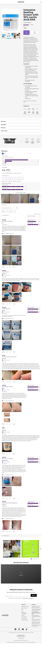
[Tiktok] (26, 629)
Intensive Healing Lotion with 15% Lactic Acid (36, 610)
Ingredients (3, 124)
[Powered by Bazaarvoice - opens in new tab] (35, 559)
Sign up (33, 595)
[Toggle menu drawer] (40, 2)
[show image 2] (9, 36)
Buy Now (26, 32)
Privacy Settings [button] (24, 619)
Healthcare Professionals (24, 613)
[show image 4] (19, 36)
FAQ (22, 609)
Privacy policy (31, 598)
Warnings (3, 127)
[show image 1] (4, 36)
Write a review (25, 25)
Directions (3, 121)
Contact (23, 615)
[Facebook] (15, 629)
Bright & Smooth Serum (36, 619)
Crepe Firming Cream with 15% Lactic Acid (36, 623)
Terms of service (25, 598)
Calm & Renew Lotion (36, 620)
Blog (22, 611)
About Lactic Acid (24, 606)
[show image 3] (14, 36)
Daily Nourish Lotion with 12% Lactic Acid (36, 607)
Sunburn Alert (4, 130)
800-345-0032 (21, 638)
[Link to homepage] (21, 2)
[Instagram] (19, 629)
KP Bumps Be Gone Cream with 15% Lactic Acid (36, 616)
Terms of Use (24, 618)
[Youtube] (23, 629)
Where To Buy (24, 608)
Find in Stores (34, 32)
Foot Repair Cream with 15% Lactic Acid (36, 625)
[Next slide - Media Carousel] (40, 549)
